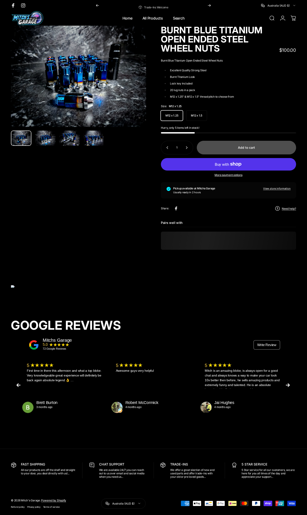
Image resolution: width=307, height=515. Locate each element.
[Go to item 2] (45, 138)
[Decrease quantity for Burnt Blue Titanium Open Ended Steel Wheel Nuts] (166, 147)
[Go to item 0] (21, 138)
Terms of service (51, 507)
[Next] (209, 5)
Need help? (289, 208)
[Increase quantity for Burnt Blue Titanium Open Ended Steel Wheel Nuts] (187, 147)
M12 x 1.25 (171, 115)
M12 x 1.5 (196, 115)
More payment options (228, 175)
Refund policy (18, 507)
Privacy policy (33, 507)
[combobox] (278, 5)
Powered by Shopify (53, 500)
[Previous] (97, 5)
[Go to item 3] (69, 138)
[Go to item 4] (93, 138)
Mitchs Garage (57, 340)
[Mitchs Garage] (34, 345)
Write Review (266, 345)
